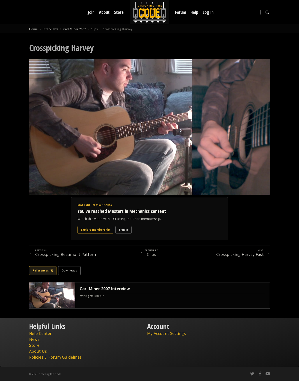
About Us (38, 351)
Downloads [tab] (69, 270)
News (34, 339)
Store (34, 345)
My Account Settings (166, 333)
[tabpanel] (149, 295)
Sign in (123, 230)
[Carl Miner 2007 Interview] (149, 295)
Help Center (40, 333)
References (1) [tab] (43, 270)
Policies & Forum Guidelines (55, 357)
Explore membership (95, 230)
